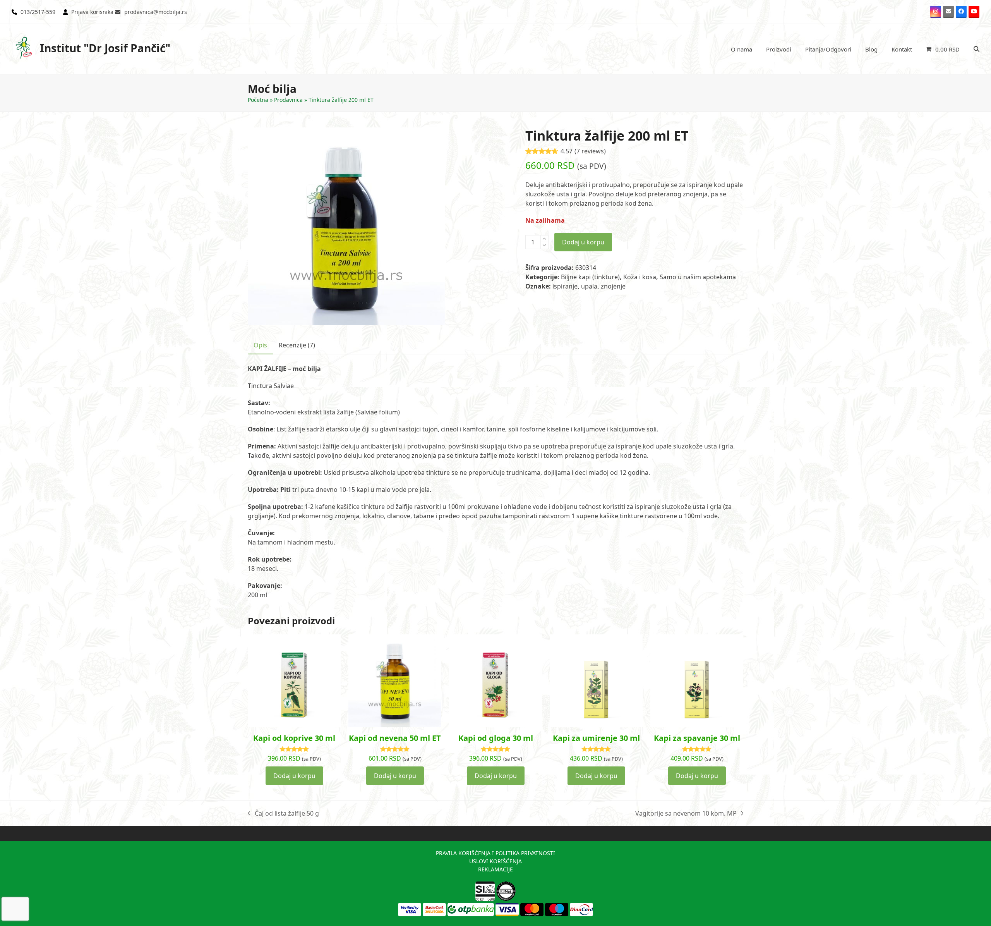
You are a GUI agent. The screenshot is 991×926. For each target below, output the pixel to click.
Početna (258, 99)
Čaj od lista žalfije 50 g (283, 813)
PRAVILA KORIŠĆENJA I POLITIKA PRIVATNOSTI (495, 853)
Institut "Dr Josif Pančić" (105, 48)
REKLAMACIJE (495, 869)
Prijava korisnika (92, 11)
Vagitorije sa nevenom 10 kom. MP (686, 813)
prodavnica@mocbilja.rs (155, 11)
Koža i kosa (639, 277)
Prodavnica (288, 99)
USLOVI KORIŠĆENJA (495, 861)
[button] (943, 49)
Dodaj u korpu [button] (294, 775)
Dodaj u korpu (583, 242)
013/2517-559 (38, 11)
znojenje (613, 286)
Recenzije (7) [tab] (297, 345)
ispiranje (565, 286)
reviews (590, 151)
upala (589, 286)
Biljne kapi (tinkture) (590, 277)
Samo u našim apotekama (698, 277)
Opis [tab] (260, 345)
